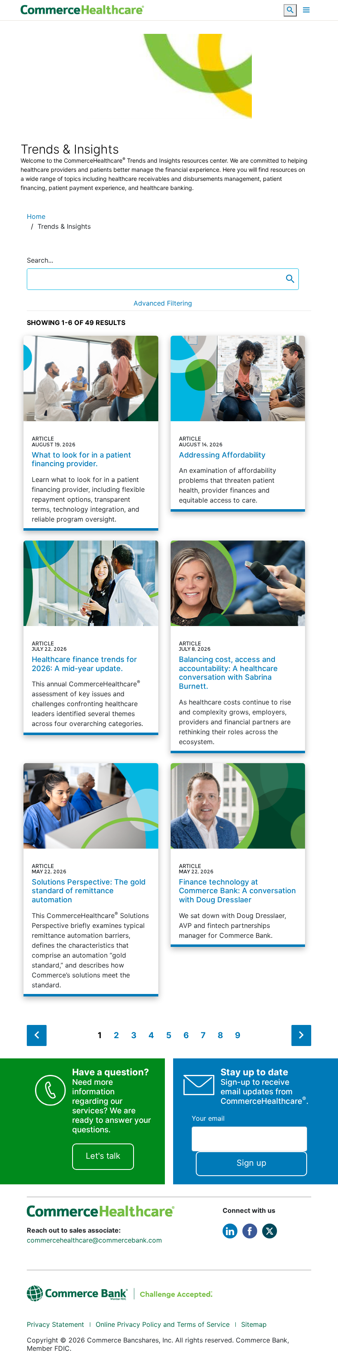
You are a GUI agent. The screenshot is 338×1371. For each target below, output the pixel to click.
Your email (208, 1118)
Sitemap (254, 1324)
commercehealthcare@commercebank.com (94, 1240)
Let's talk (103, 1156)
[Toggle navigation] (306, 9)
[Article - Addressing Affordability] (238, 422)
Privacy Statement (55, 1324)
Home (36, 216)
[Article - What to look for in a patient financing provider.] (90, 432)
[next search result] (301, 1035)
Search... (40, 260)
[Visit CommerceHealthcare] (101, 1210)
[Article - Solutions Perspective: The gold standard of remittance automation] (90, 878)
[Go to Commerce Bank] (119, 1292)
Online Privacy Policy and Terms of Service (163, 1324)
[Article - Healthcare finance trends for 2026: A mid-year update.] (90, 637)
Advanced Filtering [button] (163, 303)
